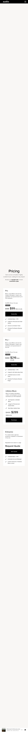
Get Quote (14, 451)
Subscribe (14, 314)
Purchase (14, 420)
